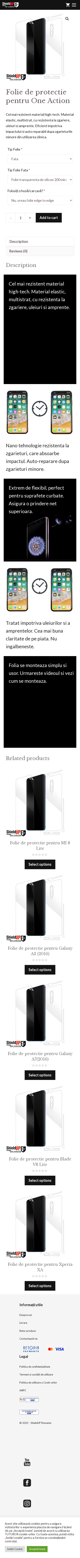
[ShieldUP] (10, 5)
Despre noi (25, 1315)
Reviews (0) (18, 251)
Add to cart (49, 217)
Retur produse (27, 1330)
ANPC (22, 1390)
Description (19, 241)
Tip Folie (14, 149)
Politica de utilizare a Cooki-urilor (38, 1382)
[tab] (40, 241)
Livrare (23, 1322)
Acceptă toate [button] (37, 1549)
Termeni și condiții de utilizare (36, 1374)
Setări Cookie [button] (15, 1549)
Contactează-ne (28, 1338)
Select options (40, 864)
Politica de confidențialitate (34, 1366)
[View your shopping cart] (68, 5)
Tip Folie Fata (18, 170)
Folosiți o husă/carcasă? (26, 191)
